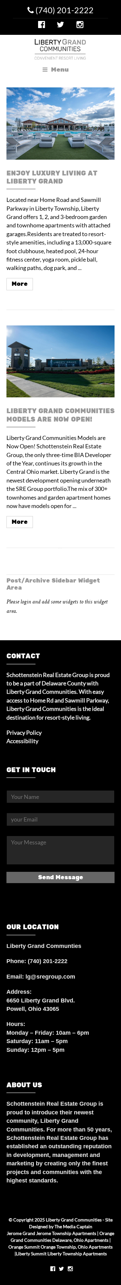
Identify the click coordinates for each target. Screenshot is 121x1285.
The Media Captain (73, 1226)
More (20, 284)
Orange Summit (24, 1247)
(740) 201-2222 (64, 10)
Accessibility (22, 741)
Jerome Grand (21, 1233)
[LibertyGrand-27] (60, 123)
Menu (59, 70)
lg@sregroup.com (50, 976)
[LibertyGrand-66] (60, 361)
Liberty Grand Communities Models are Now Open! (60, 415)
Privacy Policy (24, 732)
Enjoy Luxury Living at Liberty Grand (51, 177)
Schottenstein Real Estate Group (51, 1104)
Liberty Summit (31, 1253)
